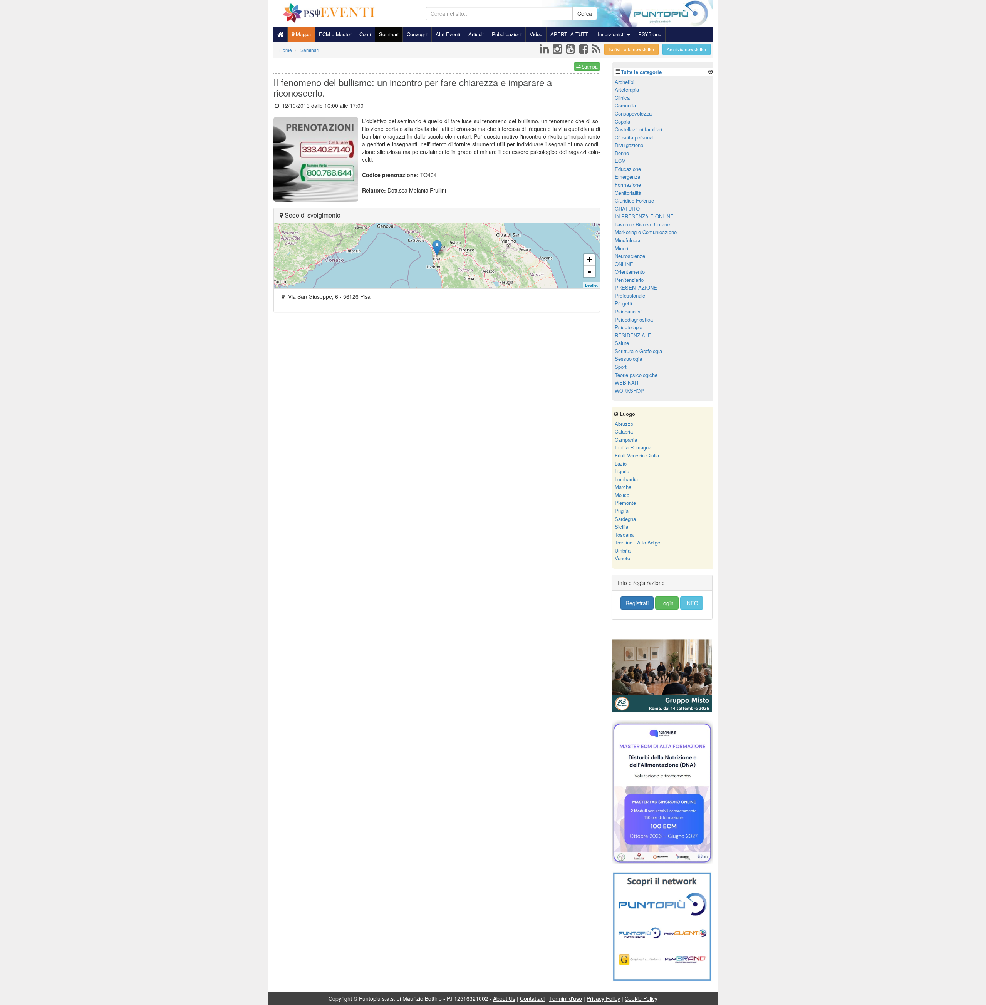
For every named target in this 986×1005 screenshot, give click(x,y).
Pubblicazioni (507, 34)
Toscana (624, 534)
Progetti (623, 303)
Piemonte (625, 502)
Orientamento (630, 271)
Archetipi (624, 81)
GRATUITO (627, 208)
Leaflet (591, 285)
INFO (691, 603)
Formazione (628, 184)
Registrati (637, 603)
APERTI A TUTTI (570, 34)
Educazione (628, 169)
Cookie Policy (641, 998)
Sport (621, 366)
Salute (622, 343)
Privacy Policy (603, 998)
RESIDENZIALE (633, 335)
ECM (620, 160)
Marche (623, 487)
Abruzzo (624, 423)
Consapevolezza (633, 113)
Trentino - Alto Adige (637, 542)
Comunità (625, 105)
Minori (621, 248)
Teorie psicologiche (636, 375)
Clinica (622, 97)
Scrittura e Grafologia (638, 351)
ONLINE (624, 264)
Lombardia (626, 479)
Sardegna (625, 519)
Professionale (630, 295)
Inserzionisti (612, 34)
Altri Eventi (448, 34)
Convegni (417, 34)
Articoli (476, 34)
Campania (626, 439)
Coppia (622, 121)
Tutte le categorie (641, 71)
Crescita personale (635, 137)
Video (536, 34)
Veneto (622, 558)
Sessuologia (628, 358)
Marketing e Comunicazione (646, 232)
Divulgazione (629, 145)
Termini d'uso (565, 998)
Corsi (365, 34)
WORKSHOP (629, 390)
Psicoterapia (628, 327)
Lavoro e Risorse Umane (642, 224)
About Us (504, 998)
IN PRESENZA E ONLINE (644, 216)
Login (667, 603)
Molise (622, 495)
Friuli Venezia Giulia (637, 455)
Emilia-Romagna (633, 447)
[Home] (280, 34)
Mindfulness (628, 240)
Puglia (622, 510)
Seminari (389, 34)
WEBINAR (626, 382)
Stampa (589, 66)
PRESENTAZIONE (636, 287)
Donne (622, 153)
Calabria (624, 431)
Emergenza (627, 176)
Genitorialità (628, 192)
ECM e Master (335, 34)
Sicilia (621, 526)
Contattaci (532, 998)
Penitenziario (629, 279)
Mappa (302, 34)
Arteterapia (627, 89)
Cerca (584, 13)
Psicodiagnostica (634, 319)
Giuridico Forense (634, 200)
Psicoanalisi (628, 311)
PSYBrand (649, 34)
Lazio (621, 463)
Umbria (623, 550)
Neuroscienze (630, 256)
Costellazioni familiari (638, 129)
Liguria (622, 471)
